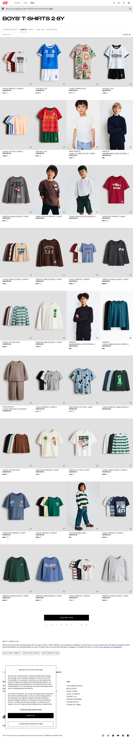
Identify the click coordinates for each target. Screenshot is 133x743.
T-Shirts (57, 672)
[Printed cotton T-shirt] (83, 443)
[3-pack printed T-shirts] (16, 62)
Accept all (30, 715)
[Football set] (49, 62)
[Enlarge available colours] (103, 158)
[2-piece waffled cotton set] (16, 380)
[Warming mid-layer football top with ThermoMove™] (116, 125)
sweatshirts (118, 647)
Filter (125, 35)
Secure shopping (73, 699)
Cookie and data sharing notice (31, 709)
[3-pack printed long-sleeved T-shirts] (116, 380)
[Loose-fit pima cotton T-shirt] (83, 125)
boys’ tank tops (105, 647)
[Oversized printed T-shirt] (116, 190)
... (76, 625)
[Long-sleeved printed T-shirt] (49, 190)
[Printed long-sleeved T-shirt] (16, 190)
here (51, 9)
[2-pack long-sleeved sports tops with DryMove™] (116, 316)
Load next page (66, 617)
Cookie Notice (72, 702)
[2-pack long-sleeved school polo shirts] (83, 190)
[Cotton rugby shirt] (83, 506)
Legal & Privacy (73, 694)
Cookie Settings (73, 705)
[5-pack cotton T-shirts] (16, 125)
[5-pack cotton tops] (16, 316)
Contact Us (71, 696)
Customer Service (74, 686)
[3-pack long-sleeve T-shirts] (116, 443)
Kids (32, 3)
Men (25, 3)
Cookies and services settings (30, 724)
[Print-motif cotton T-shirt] (83, 380)
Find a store (71, 691)
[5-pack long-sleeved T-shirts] (16, 253)
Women (17, 3)
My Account (71, 688)
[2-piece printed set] (83, 62)
